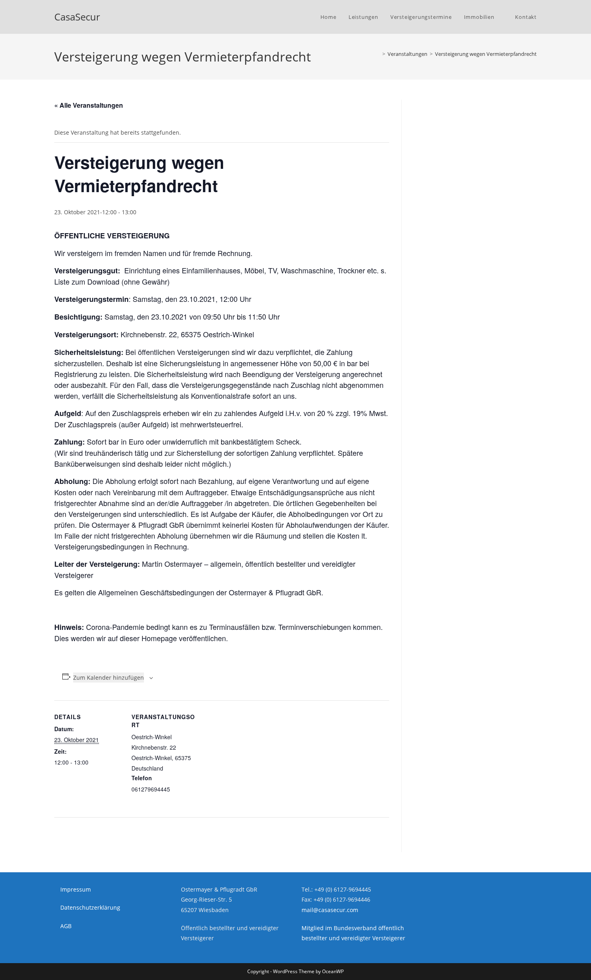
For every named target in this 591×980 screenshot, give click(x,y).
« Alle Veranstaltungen (88, 105)
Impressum (75, 889)
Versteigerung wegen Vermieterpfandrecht (486, 53)
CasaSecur (77, 16)
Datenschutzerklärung (90, 907)
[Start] (378, 53)
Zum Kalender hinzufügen (108, 677)
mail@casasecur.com (330, 910)
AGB (66, 926)
